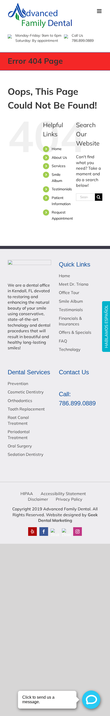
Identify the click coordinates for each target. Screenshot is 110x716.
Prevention (18, 383)
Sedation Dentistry (25, 454)
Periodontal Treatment (19, 434)
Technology (70, 349)
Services (58, 166)
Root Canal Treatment (18, 420)
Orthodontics (20, 400)
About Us (59, 157)
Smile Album (71, 301)
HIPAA (26, 493)
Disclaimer (38, 499)
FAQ (63, 340)
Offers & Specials (75, 332)
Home (57, 149)
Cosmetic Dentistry (26, 391)
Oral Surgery (20, 445)
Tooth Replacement (26, 409)
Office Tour (69, 292)
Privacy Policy (69, 499)
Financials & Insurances (70, 321)
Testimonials (62, 189)
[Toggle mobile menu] (99, 11)
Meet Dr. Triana (74, 284)
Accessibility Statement (63, 493)
